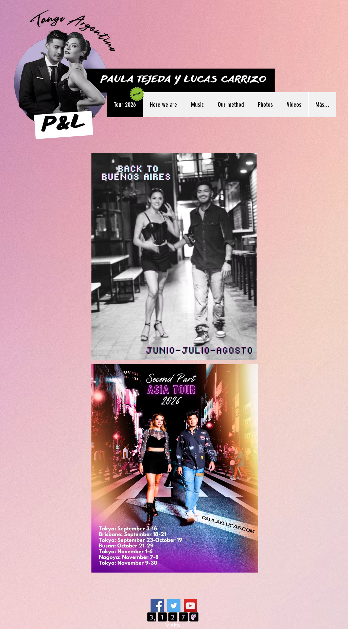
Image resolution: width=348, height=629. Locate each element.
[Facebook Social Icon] (157, 605)
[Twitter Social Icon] (173, 605)
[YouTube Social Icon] (190, 605)
